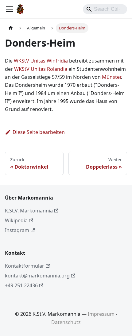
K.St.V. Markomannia (29, 210)
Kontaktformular (24, 265)
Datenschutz (66, 322)
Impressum (101, 314)
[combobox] (105, 9)
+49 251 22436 (21, 285)
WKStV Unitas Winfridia (41, 60)
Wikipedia (16, 220)
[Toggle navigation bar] (9, 9)
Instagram (17, 230)
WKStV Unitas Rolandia (40, 69)
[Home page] (11, 28)
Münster (111, 77)
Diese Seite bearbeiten (39, 132)
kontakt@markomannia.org (37, 275)
